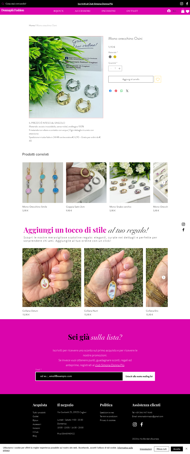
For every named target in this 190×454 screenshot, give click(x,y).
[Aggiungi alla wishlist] (158, 79)
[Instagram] (182, 4)
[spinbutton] (115, 68)
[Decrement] (111, 68)
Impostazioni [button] (146, 448)
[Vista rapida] (42, 182)
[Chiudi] (186, 449)
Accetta (176, 448)
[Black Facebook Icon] (183, 230)
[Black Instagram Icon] (183, 224)
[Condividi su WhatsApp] (121, 91)
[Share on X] (127, 91)
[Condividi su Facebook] (110, 91)
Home (32, 25)
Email (38, 370)
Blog (35, 436)
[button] (59, 11)
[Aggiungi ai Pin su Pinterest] (116, 91)
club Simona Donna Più (109, 365)
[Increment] (120, 68)
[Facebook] (187, 4)
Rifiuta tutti (162, 448)
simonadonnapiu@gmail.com (150, 416)
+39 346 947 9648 (143, 412)
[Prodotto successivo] (163, 182)
